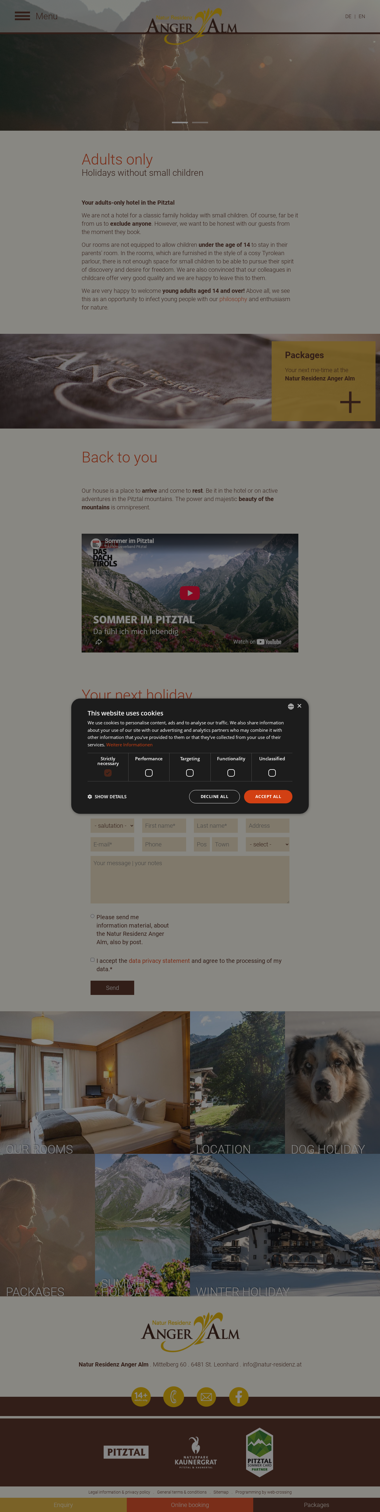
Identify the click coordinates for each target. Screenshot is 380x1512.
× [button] (299, 706)
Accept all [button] (268, 796)
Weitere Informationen (129, 745)
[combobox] (291, 706)
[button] (107, 796)
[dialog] (190, 755)
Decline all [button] (214, 796)
